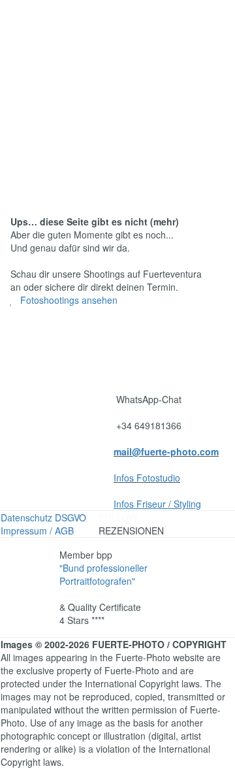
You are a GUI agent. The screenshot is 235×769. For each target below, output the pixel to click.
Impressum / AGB (37, 530)
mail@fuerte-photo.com (166, 451)
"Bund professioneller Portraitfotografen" (103, 574)
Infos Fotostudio (147, 477)
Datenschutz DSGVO (43, 517)
